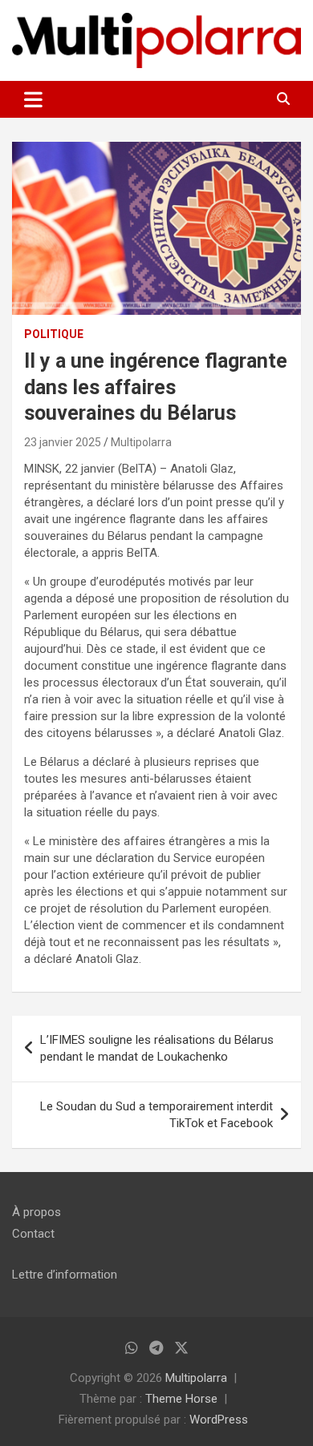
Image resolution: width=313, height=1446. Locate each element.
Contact (33, 1233)
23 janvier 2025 (62, 442)
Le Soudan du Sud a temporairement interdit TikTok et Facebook (156, 1114)
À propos (36, 1212)
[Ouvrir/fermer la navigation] (33, 99)
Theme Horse (181, 1399)
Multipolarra (141, 442)
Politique (53, 334)
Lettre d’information (64, 1274)
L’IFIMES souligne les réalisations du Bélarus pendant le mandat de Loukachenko (157, 1048)
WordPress (218, 1419)
